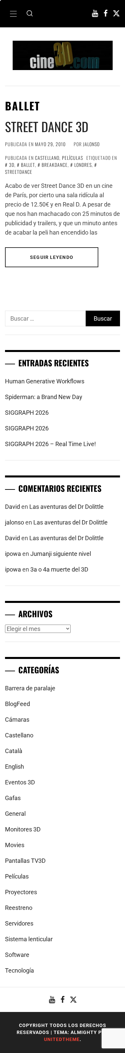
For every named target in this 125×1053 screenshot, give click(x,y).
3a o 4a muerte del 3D (59, 569)
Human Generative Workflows (44, 381)
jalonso (91, 143)
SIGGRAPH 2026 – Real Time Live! (50, 443)
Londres (83, 164)
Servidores (19, 923)
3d (11, 164)
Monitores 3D (23, 829)
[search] (30, 13)
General (15, 813)
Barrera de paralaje (30, 688)
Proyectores (21, 892)
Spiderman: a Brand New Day (43, 396)
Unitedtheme (62, 1039)
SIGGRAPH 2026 (27, 412)
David (12, 506)
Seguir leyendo (51, 257)
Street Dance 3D (46, 126)
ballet (28, 164)
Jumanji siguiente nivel (60, 553)
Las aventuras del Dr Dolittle (66, 506)
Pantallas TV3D (25, 860)
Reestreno (18, 907)
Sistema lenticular (29, 939)
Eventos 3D (20, 782)
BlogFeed (17, 703)
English (14, 766)
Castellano (47, 157)
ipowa (13, 553)
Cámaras (17, 719)
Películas (72, 157)
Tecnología (19, 970)
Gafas (13, 797)
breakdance (55, 164)
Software (17, 954)
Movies (14, 844)
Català (13, 750)
